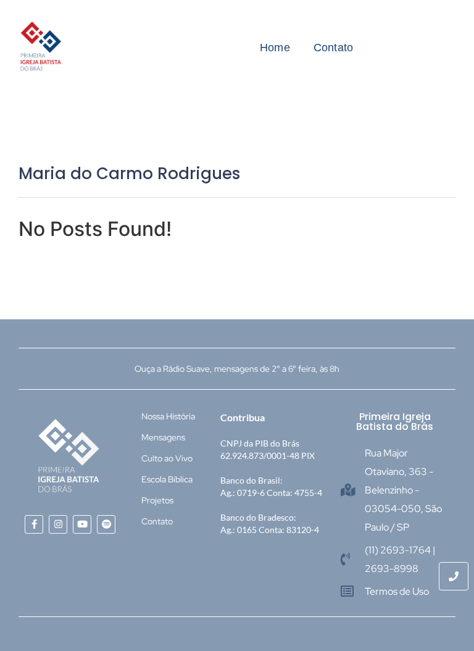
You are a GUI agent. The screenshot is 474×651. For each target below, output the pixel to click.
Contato (333, 47)
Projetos (157, 500)
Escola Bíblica (167, 479)
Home (275, 47)
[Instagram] (58, 524)
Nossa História (168, 416)
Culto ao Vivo (167, 458)
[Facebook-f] (34, 524)
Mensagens (163, 437)
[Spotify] (106, 524)
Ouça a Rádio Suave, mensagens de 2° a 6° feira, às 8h (237, 368)
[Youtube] (82, 524)
